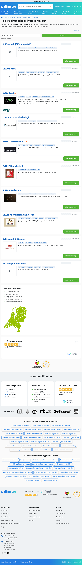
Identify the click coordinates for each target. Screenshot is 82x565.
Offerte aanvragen (71, 61)
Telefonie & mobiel (65, 12)
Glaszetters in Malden (49, 480)
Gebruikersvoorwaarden (9, 562)
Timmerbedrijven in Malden (69, 460)
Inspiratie (4, 510)
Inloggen (59, 510)
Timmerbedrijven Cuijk (71, 430)
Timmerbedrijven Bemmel (40, 426)
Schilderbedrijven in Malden (20, 464)
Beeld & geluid (54, 12)
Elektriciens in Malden (63, 464)
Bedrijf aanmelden (72, 6)
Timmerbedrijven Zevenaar (62, 450)
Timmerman (9, 17)
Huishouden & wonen (33, 12)
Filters (62, 35)
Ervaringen (59, 517)
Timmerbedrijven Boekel (33, 430)
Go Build (9, 93)
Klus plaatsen (59, 6)
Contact (31, 520)
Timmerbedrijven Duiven (33, 434)
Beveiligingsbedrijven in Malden (43, 464)
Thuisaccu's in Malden (32, 480)
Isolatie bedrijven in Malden (69, 472)
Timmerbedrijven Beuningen (12, 430)
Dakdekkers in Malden (50, 460)
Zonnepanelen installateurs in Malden (39, 468)
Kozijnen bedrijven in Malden (30, 460)
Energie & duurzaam (4, 12)
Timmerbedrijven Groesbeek (31, 438)
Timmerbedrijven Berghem (61, 426)
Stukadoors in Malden (15, 468)
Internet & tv (77, 12)
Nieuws (58, 520)
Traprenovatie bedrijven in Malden (64, 476)
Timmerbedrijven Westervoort (21, 450)
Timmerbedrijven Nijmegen (40, 442)
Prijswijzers (5, 514)
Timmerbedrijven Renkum (31, 446)
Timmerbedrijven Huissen (19, 442)
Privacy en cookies (26, 562)
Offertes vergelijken (7, 520)
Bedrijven (19, 17)
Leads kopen (32, 514)
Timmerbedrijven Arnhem (20, 426)
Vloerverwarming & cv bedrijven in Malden (17, 472)
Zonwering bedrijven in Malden (39, 476)
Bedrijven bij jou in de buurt (10, 523)
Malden (36, 17)
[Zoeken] (50, 6)
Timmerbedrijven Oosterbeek (61, 442)
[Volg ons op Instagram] (5, 553)
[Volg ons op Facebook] (2, 553)
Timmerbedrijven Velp (68, 446)
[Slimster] (2, 17)
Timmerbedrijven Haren (52, 438)
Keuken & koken (45, 12)
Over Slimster (60, 514)
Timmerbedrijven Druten (14, 434)
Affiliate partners (34, 517)
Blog (2, 527)
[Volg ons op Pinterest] (8, 553)
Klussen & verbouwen (18, 12)
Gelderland (28, 17)
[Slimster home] (8, 6)
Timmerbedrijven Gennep (11, 438)
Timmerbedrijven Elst (52, 434)
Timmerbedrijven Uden (51, 446)
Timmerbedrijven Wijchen (42, 450)
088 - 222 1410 (9, 536)
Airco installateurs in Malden (64, 468)
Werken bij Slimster (62, 523)
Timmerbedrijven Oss (13, 446)
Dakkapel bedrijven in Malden (16, 476)
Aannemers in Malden (10, 460)
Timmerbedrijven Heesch (71, 438)
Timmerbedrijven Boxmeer (53, 430)
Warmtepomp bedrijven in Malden (46, 472)
